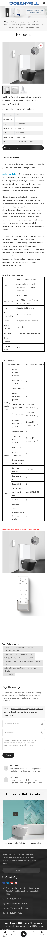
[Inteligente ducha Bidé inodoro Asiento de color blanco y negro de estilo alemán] (23, 820)
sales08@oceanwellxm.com (17, 908)
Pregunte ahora (12, 148)
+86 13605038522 (14, 898)
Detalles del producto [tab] (11, 157)
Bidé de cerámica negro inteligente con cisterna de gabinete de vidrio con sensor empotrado (23, 712)
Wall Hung (36, 22)
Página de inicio (11, 22)
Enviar (8, 876)
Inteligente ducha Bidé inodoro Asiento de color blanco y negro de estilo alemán (23, 843)
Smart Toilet (25, 22)
